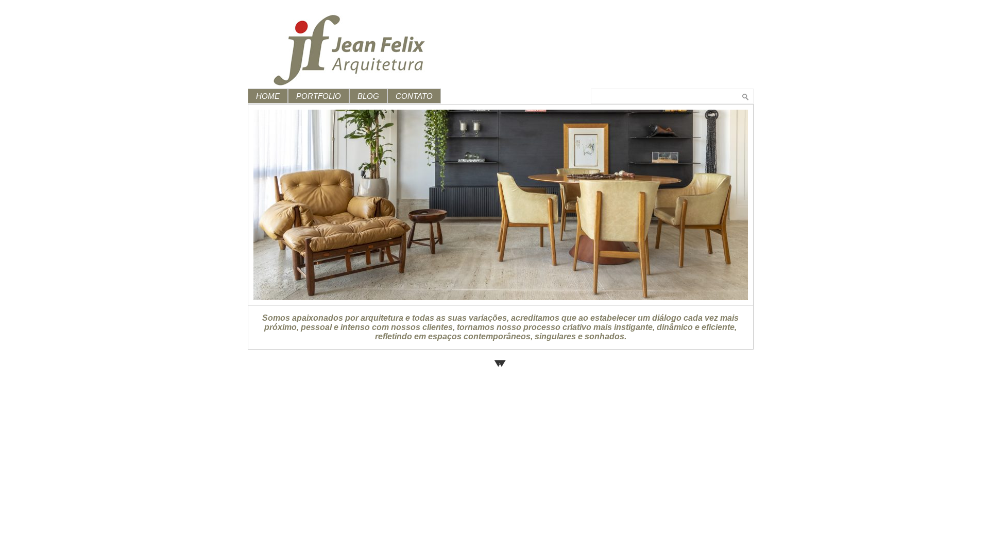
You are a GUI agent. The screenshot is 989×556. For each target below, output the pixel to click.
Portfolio (318, 96)
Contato (414, 96)
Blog (368, 96)
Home (268, 96)
